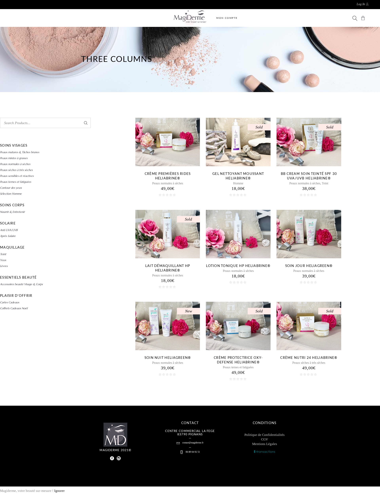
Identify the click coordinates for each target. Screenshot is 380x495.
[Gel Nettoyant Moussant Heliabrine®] (238, 142)
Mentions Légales (264, 444)
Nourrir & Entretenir (12, 212)
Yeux (3, 260)
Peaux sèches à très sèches (308, 362)
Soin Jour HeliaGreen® (309, 266)
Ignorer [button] (59, 491)
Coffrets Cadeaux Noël (14, 308)
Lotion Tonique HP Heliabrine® (238, 266)
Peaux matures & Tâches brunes (19, 152)
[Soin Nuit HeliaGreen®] (167, 326)
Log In (361, 4)
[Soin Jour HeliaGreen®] (308, 234)
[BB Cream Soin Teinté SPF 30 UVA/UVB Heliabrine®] (308, 142)
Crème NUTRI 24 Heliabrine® (308, 357)
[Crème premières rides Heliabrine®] (167, 142)
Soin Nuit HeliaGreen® (167, 357)
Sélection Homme (11, 193)
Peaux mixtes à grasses (14, 158)
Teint (325, 183)
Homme (238, 183)
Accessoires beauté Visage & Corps (21, 284)
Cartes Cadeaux (9, 302)
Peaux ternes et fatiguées (238, 367)
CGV (264, 439)
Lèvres (4, 266)
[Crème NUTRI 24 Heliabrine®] (308, 326)
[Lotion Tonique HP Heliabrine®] (238, 234)
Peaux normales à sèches (167, 183)
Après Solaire (8, 236)
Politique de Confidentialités (264, 435)
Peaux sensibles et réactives (17, 176)
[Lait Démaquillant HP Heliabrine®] (167, 234)
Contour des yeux (11, 188)
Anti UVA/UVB (9, 230)
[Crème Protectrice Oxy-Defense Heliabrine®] (238, 326)
